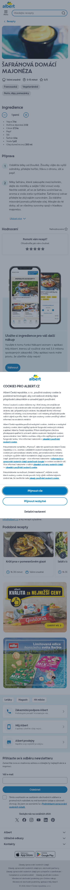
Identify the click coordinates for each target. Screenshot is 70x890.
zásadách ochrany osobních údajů (48, 464)
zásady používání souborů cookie (44, 478)
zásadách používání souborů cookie (21, 467)
